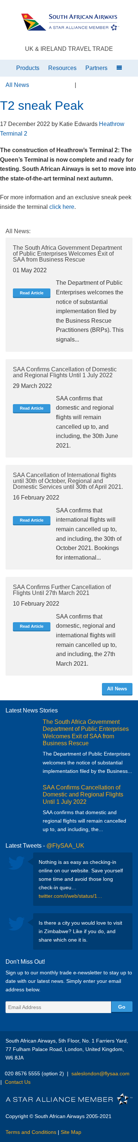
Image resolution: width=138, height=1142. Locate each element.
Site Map (71, 1132)
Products (27, 68)
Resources (62, 68)
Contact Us (18, 1082)
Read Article (31, 293)
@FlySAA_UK (65, 846)
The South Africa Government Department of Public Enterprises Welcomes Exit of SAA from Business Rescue (67, 254)
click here (61, 207)
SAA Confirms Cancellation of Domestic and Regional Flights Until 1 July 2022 (65, 372)
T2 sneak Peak (42, 105)
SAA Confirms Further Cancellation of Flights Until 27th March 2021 (62, 590)
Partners (96, 68)
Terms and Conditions (31, 1132)
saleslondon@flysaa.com (100, 1073)
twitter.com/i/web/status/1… (70, 896)
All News (17, 85)
